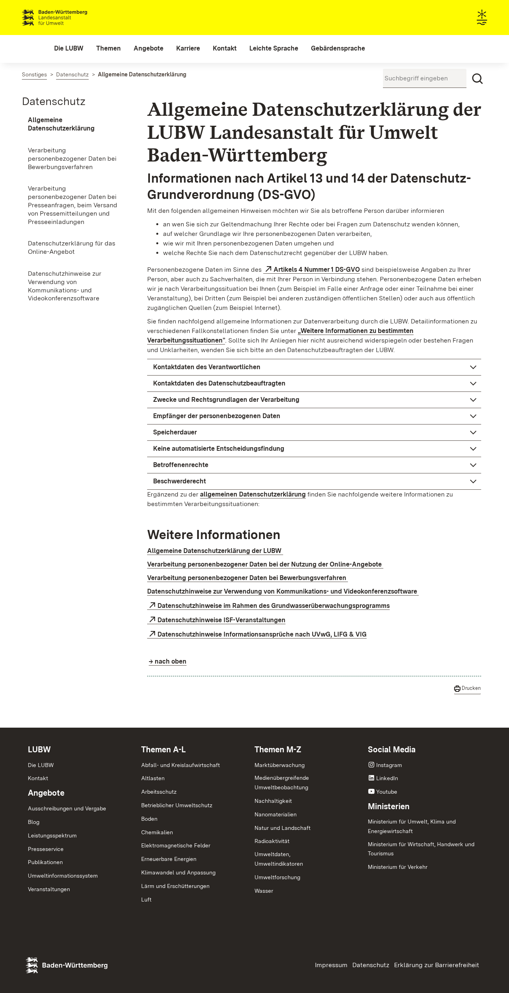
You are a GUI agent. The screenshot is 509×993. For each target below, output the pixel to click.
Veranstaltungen (49, 889)
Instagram (389, 765)
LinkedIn (387, 778)
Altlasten (153, 778)
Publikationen (45, 862)
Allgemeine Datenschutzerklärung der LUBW (215, 551)
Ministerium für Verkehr (397, 867)
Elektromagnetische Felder (175, 845)
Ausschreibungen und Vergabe (67, 808)
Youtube (386, 792)
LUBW (39, 749)
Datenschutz (53, 101)
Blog (33, 822)
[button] (314, 367)
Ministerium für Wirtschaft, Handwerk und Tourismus (421, 849)
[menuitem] (69, 48)
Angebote (46, 793)
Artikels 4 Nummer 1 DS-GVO (317, 269)
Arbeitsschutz (159, 792)
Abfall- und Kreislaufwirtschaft (180, 765)
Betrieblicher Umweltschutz (176, 805)
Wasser (263, 891)
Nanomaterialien (275, 814)
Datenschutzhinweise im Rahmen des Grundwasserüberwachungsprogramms (273, 605)
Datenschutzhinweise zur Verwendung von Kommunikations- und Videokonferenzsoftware (283, 591)
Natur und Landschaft (282, 828)
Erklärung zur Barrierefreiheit (436, 965)
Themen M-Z (277, 749)
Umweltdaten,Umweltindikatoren (278, 859)
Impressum (331, 965)
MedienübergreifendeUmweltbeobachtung (281, 783)
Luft (146, 899)
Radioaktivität (271, 841)
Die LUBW (41, 765)
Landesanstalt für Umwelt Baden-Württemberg (68, 17)
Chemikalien (157, 832)
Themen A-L (163, 749)
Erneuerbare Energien (168, 859)
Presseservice (46, 849)
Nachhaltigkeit (273, 801)
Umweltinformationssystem (63, 875)
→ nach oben (168, 661)
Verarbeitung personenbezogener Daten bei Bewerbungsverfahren (247, 578)
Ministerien (389, 806)
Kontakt (38, 778)
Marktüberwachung (279, 765)
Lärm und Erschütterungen (175, 886)
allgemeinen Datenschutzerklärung (253, 494)
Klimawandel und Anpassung (178, 872)
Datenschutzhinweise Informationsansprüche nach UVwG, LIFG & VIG (262, 634)
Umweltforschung (277, 877)
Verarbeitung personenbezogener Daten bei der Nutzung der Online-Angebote (265, 564)
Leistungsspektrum (52, 835)
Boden (149, 819)
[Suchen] (477, 78)
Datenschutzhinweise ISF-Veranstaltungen (221, 620)
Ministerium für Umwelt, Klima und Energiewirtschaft (412, 826)
